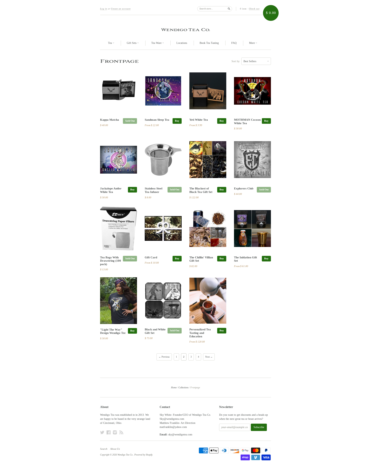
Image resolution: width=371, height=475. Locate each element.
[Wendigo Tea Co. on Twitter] (102, 432)
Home (174, 387)
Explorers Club (243, 188)
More (252, 43)
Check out (254, 9)
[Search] (229, 9)
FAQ (234, 43)
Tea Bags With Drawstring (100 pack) (110, 261)
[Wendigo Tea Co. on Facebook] (108, 432)
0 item (243, 9)
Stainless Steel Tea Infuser (153, 190)
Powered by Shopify (143, 454)
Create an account (121, 9)
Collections (183, 387)
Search (103, 449)
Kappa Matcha (109, 119)
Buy (177, 120)
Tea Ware (156, 43)
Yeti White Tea (198, 119)
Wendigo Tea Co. (185, 29)
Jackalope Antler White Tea (111, 190)
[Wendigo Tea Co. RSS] (121, 432)
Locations (181, 43)
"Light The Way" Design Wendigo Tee (113, 331)
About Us (115, 449)
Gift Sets (132, 43)
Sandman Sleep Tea (157, 119)
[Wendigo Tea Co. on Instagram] (115, 432)
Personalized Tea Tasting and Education (200, 333)
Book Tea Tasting (209, 43)
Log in (103, 9)
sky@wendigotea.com (180, 434)
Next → (209, 356)
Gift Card (151, 257)
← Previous (164, 356)
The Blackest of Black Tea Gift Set (200, 190)
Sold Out (130, 120)
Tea (110, 43)
